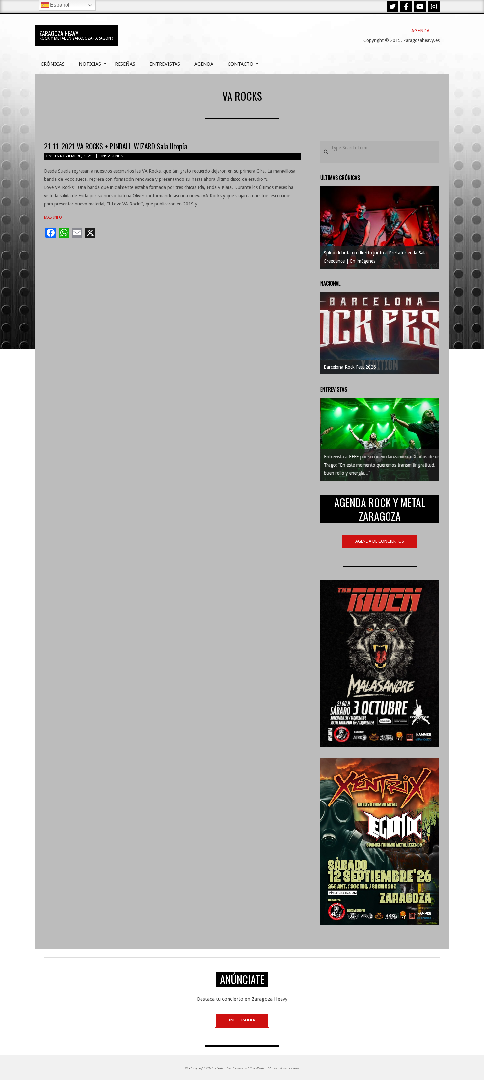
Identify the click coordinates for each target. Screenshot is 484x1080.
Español (59, 5)
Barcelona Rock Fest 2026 (350, 367)
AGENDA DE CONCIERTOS (379, 541)
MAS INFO (53, 217)
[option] (379, 227)
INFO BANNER (242, 1020)
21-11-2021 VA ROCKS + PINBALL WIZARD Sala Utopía (115, 146)
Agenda (115, 156)
